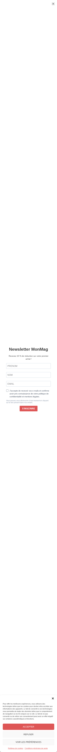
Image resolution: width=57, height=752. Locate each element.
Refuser (28, 734)
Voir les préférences (28, 742)
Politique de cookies (15, 748)
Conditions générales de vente (36, 748)
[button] (52, 698)
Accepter (28, 727)
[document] (28, 376)
